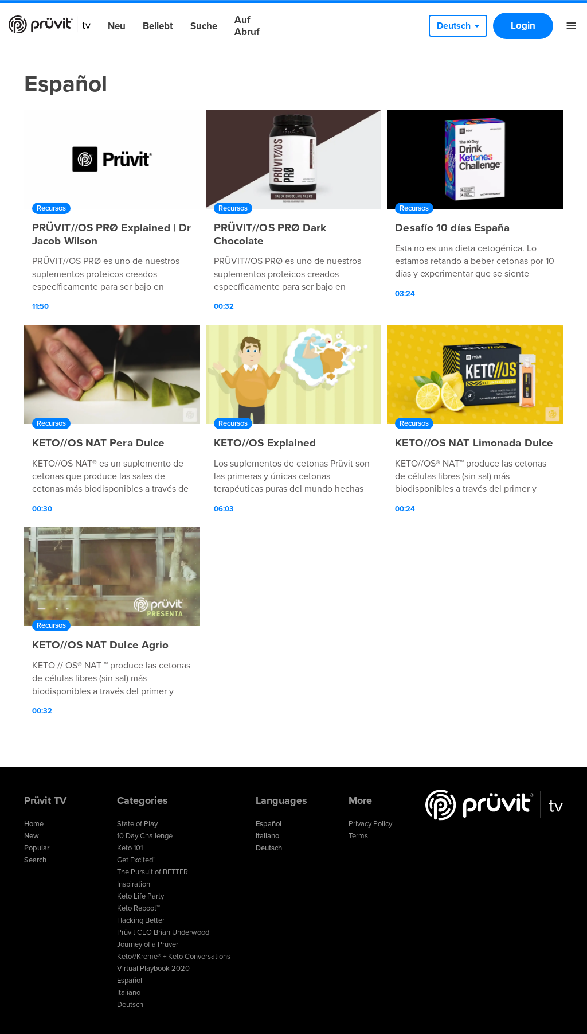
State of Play (137, 824)
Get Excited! (136, 860)
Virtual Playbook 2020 (153, 968)
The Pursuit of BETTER (152, 872)
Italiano (128, 992)
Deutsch (130, 1004)
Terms (358, 836)
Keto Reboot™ (138, 908)
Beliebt (158, 26)
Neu (117, 26)
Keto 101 (130, 848)
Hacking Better (141, 920)
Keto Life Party (140, 896)
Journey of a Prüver (147, 944)
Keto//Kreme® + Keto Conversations (173, 956)
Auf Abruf (247, 26)
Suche (203, 26)
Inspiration (133, 884)
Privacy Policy (370, 824)
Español (129, 980)
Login (523, 26)
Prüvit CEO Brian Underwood (163, 932)
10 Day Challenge (145, 836)
